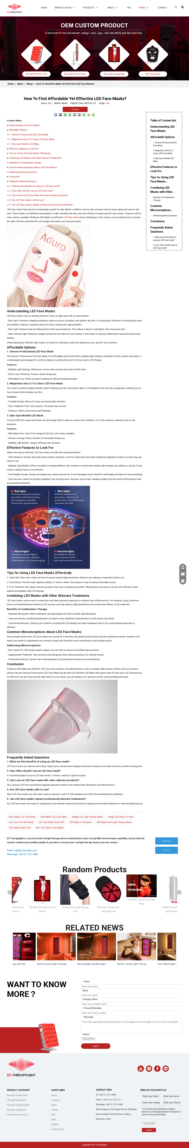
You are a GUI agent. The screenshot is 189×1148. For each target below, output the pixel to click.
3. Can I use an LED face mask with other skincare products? (39, 195)
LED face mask (71, 217)
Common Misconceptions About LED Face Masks (33, 167)
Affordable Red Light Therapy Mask (114, 822)
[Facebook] (157, 1068)
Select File (88, 1039)
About (54, 1105)
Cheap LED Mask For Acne (121, 817)
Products (55, 1100)
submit (96, 1046)
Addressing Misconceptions (23, 172)
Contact (54, 1124)
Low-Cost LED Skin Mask (21, 822)
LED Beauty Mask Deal (20, 827)
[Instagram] (149, 1068)
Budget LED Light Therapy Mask (87, 817)
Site (107, 103)
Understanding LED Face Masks (24, 125)
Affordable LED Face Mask (54, 817)
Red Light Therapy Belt (16, 1110)
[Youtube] (141, 1068)
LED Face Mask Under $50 (51, 822)
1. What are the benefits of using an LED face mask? (35, 186)
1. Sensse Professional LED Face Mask (29, 134)
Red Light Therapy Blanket (18, 1105)
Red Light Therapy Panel (17, 1095)
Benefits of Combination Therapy (25, 162)
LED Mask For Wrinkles (80, 822)
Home (54, 1095)
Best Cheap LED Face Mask (22, 817)
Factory (54, 1110)
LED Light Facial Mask (16, 1100)
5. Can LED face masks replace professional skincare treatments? (41, 204)
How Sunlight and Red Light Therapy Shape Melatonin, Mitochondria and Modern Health (83, 964)
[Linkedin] (165, 1068)
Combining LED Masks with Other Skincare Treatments (35, 158)
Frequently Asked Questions (22, 181)
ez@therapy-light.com (111, 1099)
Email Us (166, 850)
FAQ (53, 1115)
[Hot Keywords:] (175, 7)
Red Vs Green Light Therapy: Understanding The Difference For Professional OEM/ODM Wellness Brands (43, 964)
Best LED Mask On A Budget (50, 827)
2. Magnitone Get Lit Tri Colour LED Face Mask (32, 139)
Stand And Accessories (17, 1115)
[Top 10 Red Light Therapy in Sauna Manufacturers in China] (167, 960)
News (53, 1119)
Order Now (166, 841)
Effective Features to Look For (23, 148)
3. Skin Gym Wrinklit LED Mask (24, 144)
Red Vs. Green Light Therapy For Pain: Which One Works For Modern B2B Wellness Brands (124, 964)
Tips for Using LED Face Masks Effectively (30, 153)
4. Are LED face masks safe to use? (27, 200)
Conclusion (14, 176)
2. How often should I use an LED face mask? (32, 190)
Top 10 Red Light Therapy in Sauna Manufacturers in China (164, 964)
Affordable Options (18, 130)
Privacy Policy (57, 1129)
